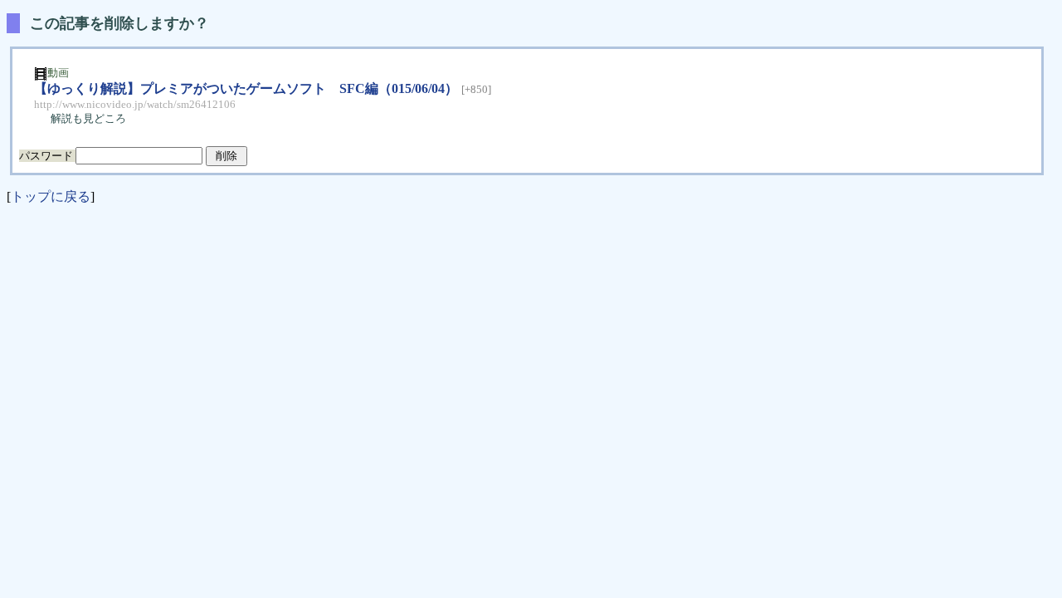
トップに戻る (50, 196)
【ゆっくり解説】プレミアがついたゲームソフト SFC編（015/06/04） (246, 88)
